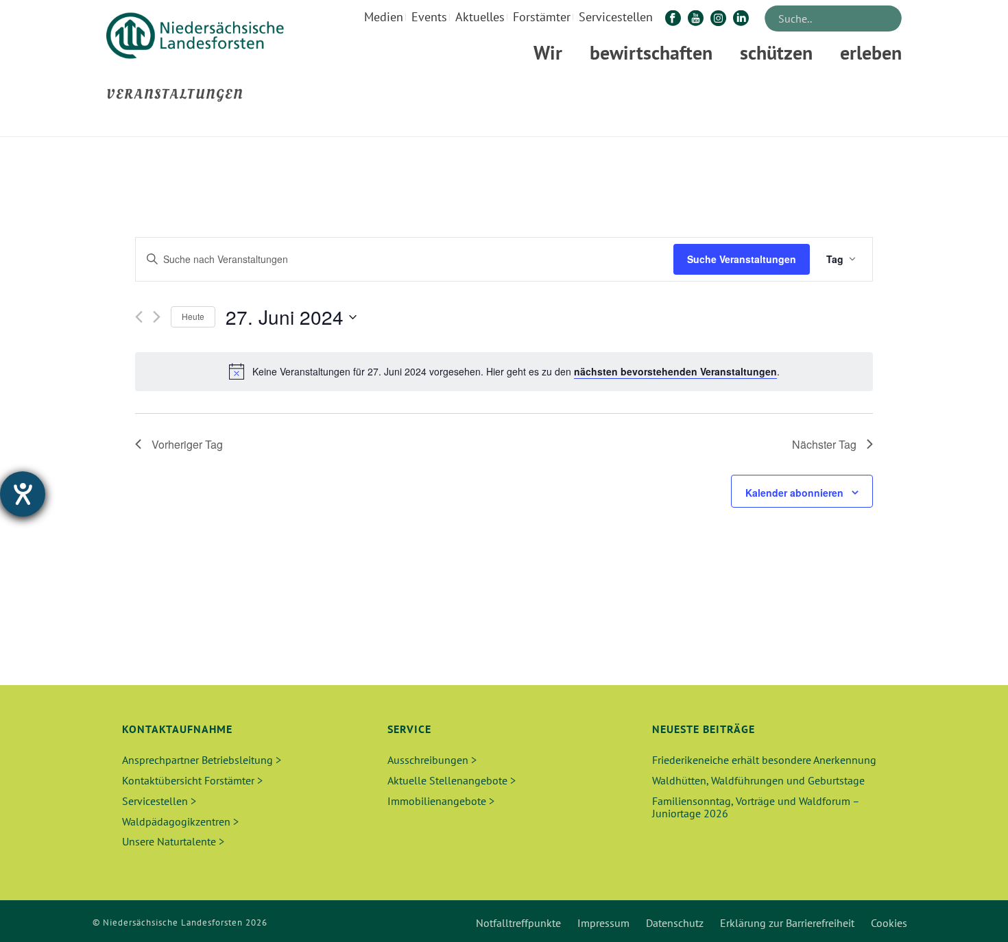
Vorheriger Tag (187, 444)
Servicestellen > (159, 801)
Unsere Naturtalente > (173, 841)
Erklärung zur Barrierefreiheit (787, 922)
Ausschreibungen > (432, 760)
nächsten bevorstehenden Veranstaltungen (675, 371)
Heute (193, 316)
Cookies (889, 922)
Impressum (603, 922)
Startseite (792, 123)
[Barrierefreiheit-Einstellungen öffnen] (22, 494)
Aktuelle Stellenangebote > (451, 780)
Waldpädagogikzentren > (180, 821)
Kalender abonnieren (794, 492)
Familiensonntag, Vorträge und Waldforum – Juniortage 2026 (755, 807)
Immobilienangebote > (440, 801)
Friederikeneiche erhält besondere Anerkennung (764, 760)
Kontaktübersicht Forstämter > (192, 780)
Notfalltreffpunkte (518, 922)
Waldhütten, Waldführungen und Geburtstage (758, 780)
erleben (871, 52)
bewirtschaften (651, 52)
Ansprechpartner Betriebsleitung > (201, 760)
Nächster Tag (824, 444)
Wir (547, 52)
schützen (776, 52)
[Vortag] (139, 316)
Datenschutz (675, 922)
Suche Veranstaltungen (741, 259)
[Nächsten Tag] (156, 316)
